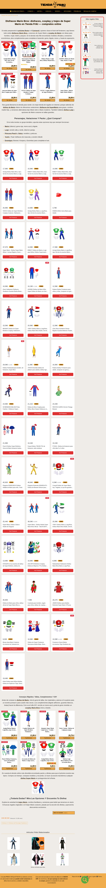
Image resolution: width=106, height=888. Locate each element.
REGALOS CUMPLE (90, 11)
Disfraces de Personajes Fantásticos (18, 823)
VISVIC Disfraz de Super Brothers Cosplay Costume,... (28, 92)
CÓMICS (30, 11)
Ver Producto (13, 178)
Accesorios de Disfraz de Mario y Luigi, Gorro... (28, 759)
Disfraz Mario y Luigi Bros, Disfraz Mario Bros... (47, 59)
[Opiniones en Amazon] (24, 64)
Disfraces (4, 823)
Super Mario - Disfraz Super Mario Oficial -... (66, 91)
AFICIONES (67, 11)
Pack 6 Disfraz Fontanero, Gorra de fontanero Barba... (9, 760)
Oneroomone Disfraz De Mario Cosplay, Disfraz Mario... (28, 60)
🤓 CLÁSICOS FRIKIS (17, 11)
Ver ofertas (9, 68)
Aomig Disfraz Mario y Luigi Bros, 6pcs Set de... (47, 759)
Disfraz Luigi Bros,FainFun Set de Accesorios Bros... (66, 760)
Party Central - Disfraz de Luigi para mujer (66, 729)
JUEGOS (48, 11)
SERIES (57, 11)
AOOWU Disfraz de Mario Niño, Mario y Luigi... (66, 59)
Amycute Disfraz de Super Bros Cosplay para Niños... (9, 91)
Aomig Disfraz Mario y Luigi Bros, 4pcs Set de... (9, 729)
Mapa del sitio (75, 876)
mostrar (65, 812)
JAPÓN (39, 11)
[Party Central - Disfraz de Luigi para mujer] (66, 719)
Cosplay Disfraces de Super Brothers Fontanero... (28, 730)
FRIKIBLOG (77, 11)
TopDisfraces (9, 738)
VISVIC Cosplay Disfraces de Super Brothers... (47, 91)
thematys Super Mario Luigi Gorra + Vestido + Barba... (47, 730)
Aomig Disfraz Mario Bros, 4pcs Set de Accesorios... (9, 60)
